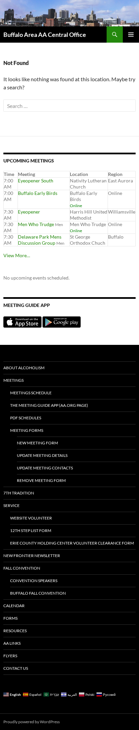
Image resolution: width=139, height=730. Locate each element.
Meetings (13, 380)
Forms (10, 618)
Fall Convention (21, 568)
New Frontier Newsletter (31, 555)
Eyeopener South (35, 180)
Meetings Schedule (31, 392)
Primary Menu (131, 34)
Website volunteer (31, 518)
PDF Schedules (25, 417)
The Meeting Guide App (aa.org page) (49, 405)
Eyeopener (29, 212)
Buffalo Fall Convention (38, 593)
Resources (15, 630)
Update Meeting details (42, 455)
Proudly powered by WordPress (31, 721)
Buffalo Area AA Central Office (44, 34)
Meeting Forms (26, 430)
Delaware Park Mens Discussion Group (39, 240)
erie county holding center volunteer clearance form (72, 543)
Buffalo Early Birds (37, 193)
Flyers (10, 655)
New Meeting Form (37, 442)
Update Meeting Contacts (45, 467)
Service (11, 505)
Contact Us (15, 668)
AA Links (12, 643)
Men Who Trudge (36, 224)
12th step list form (30, 530)
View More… (16, 255)
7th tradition (18, 492)
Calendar (14, 605)
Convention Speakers (33, 580)
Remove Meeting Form (41, 480)
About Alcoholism (24, 367)
